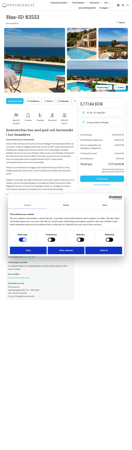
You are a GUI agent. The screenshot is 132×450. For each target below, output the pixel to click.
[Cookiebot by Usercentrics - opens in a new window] (111, 198)
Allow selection (66, 250)
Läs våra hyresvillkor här (18, 277)
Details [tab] (66, 205)
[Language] (118, 5)
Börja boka (102, 178)
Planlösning (102, 87)
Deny (28, 250)
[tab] (14, 101)
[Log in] (123, 5)
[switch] (51, 240)
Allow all (104, 250)
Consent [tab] (27, 205)
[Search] (127, 5)
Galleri (121, 87)
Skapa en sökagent (102, 184)
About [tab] (104, 205)
